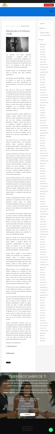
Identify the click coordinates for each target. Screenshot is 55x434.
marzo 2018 (43, 279)
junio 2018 (42, 272)
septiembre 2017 (44, 295)
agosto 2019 (43, 236)
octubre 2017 (43, 292)
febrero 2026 (43, 59)
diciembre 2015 (44, 323)
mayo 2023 (42, 143)
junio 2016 (42, 312)
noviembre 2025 (44, 67)
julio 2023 (42, 138)
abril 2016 (42, 318)
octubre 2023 (43, 130)
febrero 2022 (43, 178)
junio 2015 (42, 338)
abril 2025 (42, 84)
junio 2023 (42, 140)
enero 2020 (43, 226)
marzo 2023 (43, 148)
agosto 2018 (43, 267)
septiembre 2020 (44, 214)
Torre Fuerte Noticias (45, 35)
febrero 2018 (43, 282)
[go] (50, 23)
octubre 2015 (43, 328)
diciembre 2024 (44, 95)
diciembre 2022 (44, 153)
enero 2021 (43, 203)
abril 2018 (42, 277)
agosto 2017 (43, 297)
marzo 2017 (43, 310)
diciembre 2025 (44, 64)
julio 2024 (42, 107)
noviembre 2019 (44, 231)
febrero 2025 (43, 89)
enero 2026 (43, 62)
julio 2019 (42, 239)
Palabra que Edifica (44, 32)
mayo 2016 (42, 315)
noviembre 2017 (44, 290)
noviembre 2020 (44, 209)
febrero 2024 (43, 120)
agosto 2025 (43, 74)
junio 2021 (42, 198)
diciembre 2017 (44, 287)
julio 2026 (42, 46)
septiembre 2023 (44, 133)
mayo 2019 (42, 244)
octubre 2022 (43, 158)
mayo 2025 (42, 82)
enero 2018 (43, 285)
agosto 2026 (43, 44)
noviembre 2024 (44, 97)
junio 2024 (42, 110)
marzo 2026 (43, 57)
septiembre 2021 (44, 191)
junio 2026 (42, 49)
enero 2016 (43, 320)
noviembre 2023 (44, 127)
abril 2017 (42, 307)
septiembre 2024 (44, 102)
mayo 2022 (42, 171)
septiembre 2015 (44, 330)
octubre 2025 (43, 69)
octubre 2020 (43, 211)
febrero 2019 (43, 252)
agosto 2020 (43, 216)
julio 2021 (42, 196)
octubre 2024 (43, 100)
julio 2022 (42, 166)
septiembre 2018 (44, 264)
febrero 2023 (43, 150)
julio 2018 (42, 269)
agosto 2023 (43, 135)
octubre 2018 (43, 262)
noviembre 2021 (44, 186)
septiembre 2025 (44, 72)
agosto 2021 (43, 193)
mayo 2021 (42, 201)
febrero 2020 (43, 224)
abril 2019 (42, 247)
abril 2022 (42, 173)
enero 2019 (43, 254)
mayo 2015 (42, 340)
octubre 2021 (43, 188)
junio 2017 (42, 302)
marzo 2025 (43, 87)
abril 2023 (42, 145)
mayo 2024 (42, 112)
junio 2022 (42, 168)
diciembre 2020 (44, 206)
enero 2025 (43, 92)
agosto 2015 (43, 333)
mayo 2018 (42, 274)
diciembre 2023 (44, 125)
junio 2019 (42, 242)
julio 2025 (42, 77)
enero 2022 (43, 181)
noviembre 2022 (44, 155)
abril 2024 (42, 115)
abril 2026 (42, 54)
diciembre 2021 (44, 183)
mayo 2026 (42, 51)
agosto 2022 (43, 163)
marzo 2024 (43, 117)
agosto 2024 (43, 105)
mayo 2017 (42, 305)
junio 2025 (42, 79)
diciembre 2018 (44, 257)
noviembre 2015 (44, 325)
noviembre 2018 (44, 259)
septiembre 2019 (44, 234)
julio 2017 (42, 300)
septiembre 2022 (44, 160)
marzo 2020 (43, 221)
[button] (51, 430)
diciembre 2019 (44, 229)
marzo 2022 (43, 176)
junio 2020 (42, 219)
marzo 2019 (43, 249)
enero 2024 (43, 122)
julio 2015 (42, 335)
